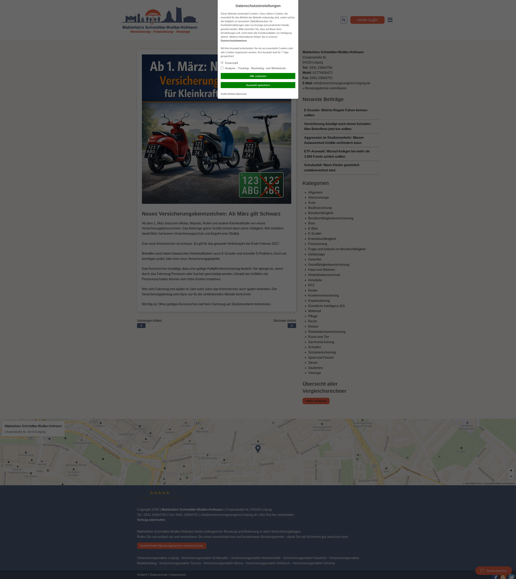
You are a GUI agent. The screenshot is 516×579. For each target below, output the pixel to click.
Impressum (241, 94)
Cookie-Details (228, 94)
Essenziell (231, 63)
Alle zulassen (258, 76)
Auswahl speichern (258, 85)
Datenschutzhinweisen (234, 40)
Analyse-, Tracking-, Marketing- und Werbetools (255, 68)
